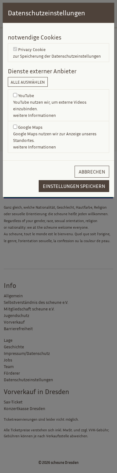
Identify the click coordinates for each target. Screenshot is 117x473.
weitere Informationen (34, 115)
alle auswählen (28, 82)
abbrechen (92, 172)
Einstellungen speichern (74, 186)
